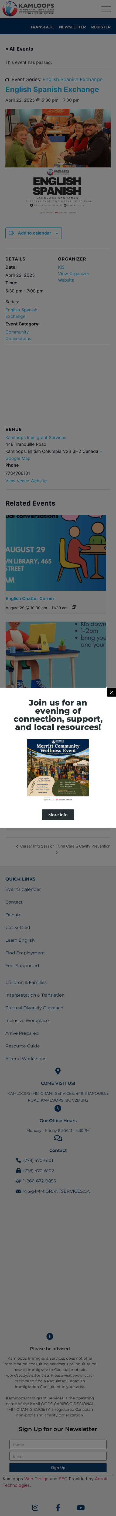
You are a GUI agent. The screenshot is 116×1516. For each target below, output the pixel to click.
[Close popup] (111, 692)
